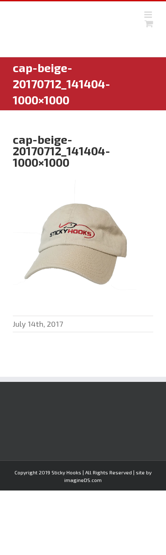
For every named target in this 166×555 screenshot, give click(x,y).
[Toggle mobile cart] (149, 23)
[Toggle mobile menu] (148, 14)
